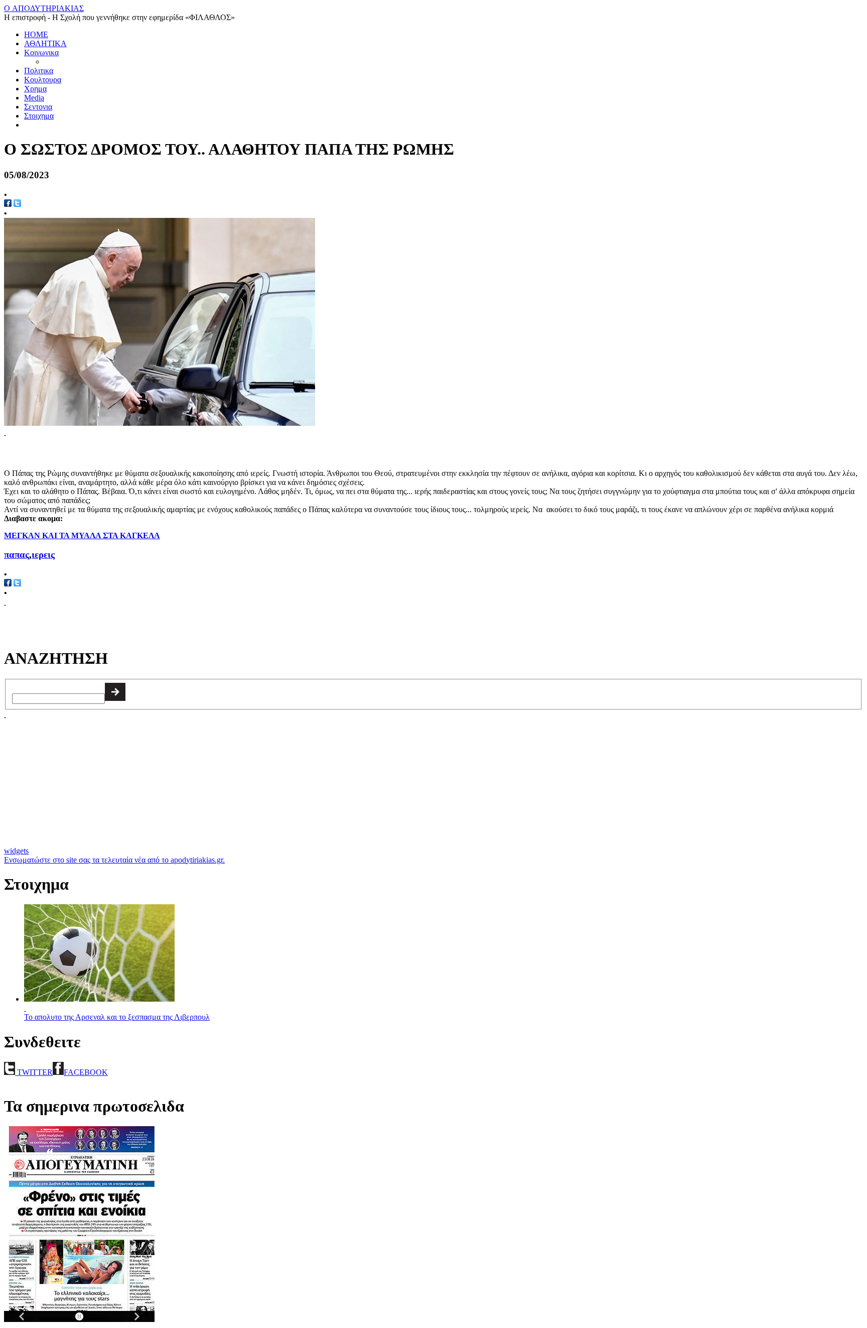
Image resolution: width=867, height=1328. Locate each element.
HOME (36, 34)
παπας (16, 554)
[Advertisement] (121, 452)
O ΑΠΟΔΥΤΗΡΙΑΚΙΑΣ (44, 8)
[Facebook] (8, 204)
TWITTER (34, 1072)
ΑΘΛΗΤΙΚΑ (45, 43)
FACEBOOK (86, 1072)
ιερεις (43, 554)
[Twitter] (17, 204)
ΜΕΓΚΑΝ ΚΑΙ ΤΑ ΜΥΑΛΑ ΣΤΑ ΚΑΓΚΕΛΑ (82, 535)
